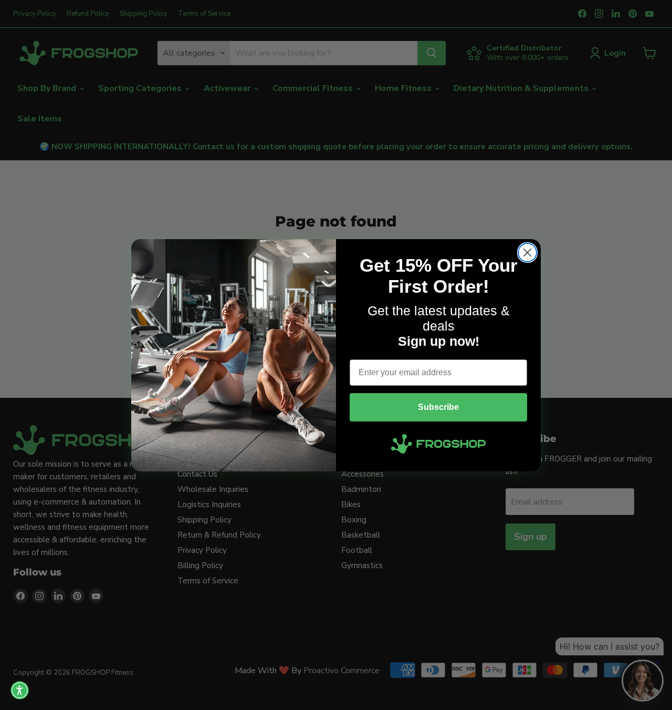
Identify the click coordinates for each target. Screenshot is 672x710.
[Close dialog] (527, 252)
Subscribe (438, 407)
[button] (19, 690)
